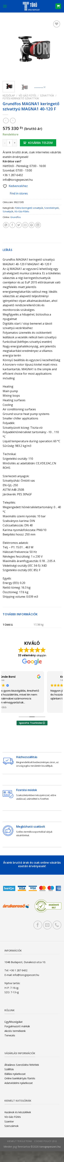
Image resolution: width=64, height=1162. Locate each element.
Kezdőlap (9, 95)
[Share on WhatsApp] (6, 225)
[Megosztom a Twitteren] (19, 225)
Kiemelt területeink (19, 1141)
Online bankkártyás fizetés (19, 1078)
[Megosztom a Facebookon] (12, 225)
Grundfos (15, 217)
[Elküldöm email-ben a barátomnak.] (25, 225)
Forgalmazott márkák (17, 1026)
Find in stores (19, 193)
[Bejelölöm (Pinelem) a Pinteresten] (31, 225)
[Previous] (8, 49)
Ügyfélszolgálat (13, 1022)
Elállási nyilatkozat (15, 1074)
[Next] (55, 49)
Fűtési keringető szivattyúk (21, 98)
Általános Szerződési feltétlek (21, 1064)
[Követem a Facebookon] (37, 925)
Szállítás (9, 1069)
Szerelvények (51, 207)
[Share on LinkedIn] (38, 225)
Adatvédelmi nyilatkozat (18, 1083)
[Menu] (5, 6)
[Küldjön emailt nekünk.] (47, 925)
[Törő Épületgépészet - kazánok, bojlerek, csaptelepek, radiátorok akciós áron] (31, 6)
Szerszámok (11, 1126)
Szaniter (9, 1121)
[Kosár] (58, 6)
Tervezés (9, 1035)
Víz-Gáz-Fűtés (27, 95)
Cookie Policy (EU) (45, 1141)
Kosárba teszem (40, 143)
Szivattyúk (47, 95)
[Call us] (57, 925)
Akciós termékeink (15, 1031)
